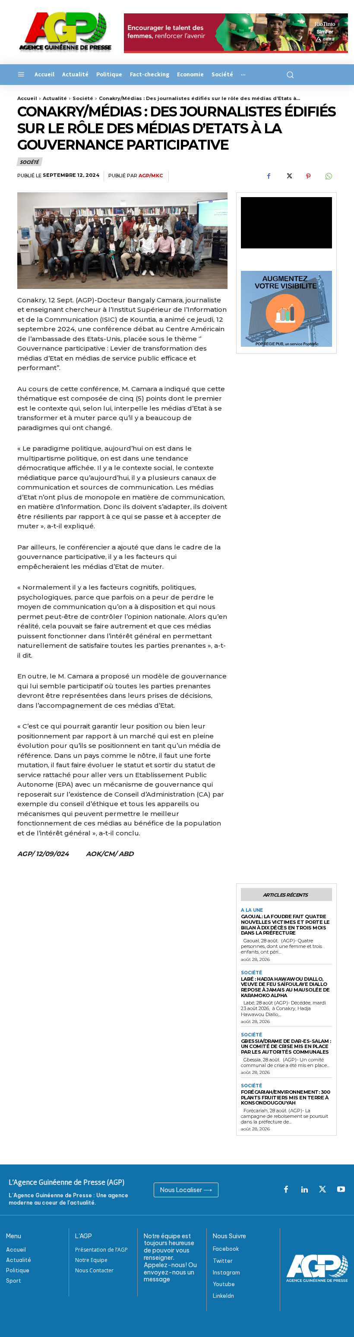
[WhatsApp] (328, 176)
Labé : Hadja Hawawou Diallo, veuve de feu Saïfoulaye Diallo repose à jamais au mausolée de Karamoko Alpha (285, 987)
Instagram (226, 1272)
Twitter (223, 1261)
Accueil (27, 98)
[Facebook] (268, 176)
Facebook (226, 1249)
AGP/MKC (151, 176)
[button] (289, 75)
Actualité (55, 98)
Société (83, 98)
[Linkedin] (304, 1190)
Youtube (224, 1284)
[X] (288, 176)
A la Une (252, 910)
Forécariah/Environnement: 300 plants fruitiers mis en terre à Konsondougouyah (285, 1097)
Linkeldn (223, 1296)
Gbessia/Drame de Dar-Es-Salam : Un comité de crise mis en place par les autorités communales (286, 1046)
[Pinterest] (308, 176)
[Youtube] (341, 1190)
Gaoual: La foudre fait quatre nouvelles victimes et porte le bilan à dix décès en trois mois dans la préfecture (285, 924)
